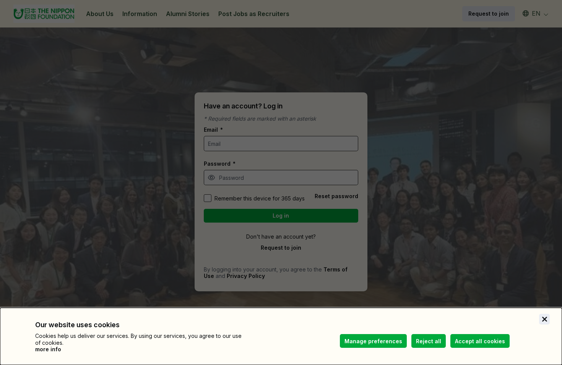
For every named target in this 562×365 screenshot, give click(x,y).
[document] (281, 336)
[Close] (544, 319)
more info (48, 349)
